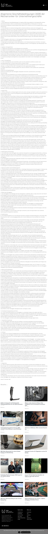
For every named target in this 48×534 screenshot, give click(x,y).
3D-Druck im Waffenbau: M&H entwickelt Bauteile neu (36, 428)
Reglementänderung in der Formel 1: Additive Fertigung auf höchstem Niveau (35, 499)
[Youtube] (6, 525)
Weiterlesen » (3, 407)
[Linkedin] (4, 525)
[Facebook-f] (2, 525)
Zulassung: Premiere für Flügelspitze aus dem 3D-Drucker (36, 452)
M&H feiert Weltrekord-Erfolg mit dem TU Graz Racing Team (11, 499)
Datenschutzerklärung (26, 532)
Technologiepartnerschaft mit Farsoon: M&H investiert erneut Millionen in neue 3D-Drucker (11, 428)
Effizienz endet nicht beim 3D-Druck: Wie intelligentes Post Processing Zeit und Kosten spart (35, 404)
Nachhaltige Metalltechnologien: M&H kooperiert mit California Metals (11, 475)
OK (19, 532)
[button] (44, 5)
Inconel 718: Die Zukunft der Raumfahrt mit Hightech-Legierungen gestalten (34, 475)
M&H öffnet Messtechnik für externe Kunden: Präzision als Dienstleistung (10, 452)
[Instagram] (7, 525)
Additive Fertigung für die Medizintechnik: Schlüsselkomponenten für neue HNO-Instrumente (12, 403)
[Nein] (46, 531)
